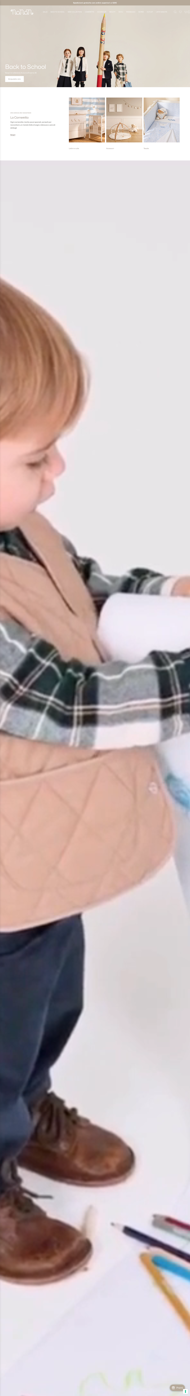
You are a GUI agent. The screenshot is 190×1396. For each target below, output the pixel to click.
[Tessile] (162, 122)
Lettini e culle (74, 148)
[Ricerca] (175, 12)
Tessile (146, 148)
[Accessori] (124, 122)
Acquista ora (14, 79)
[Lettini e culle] (87, 122)
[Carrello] (185, 12)
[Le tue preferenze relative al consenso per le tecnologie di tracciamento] (185, 1391)
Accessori (110, 148)
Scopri (12, 135)
